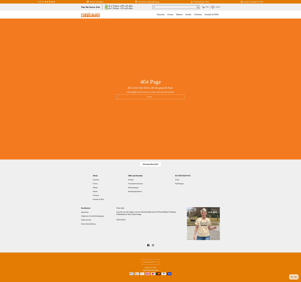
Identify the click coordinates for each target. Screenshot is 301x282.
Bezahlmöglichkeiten (135, 191)
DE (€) (218, 7)
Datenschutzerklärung (88, 224)
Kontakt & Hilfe (98, 199)
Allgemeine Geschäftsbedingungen (92, 216)
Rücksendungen (133, 188)
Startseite (96, 180)
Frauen (95, 184)
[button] (148, 245)
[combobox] (174, 7)
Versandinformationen (135, 184)
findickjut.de (148, 267)
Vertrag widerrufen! (150, 164)
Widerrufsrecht (86, 220)
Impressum (84, 212)
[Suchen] (198, 7)
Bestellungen (179, 184)
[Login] (212, 7)
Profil (177, 180)
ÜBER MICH (120, 220)
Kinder (95, 191)
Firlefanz (96, 195)
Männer (95, 188)
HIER (134, 92)
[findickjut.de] (90, 14)
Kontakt (130, 180)
